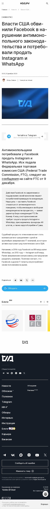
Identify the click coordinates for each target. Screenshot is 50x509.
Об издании (31, 386)
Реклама (31, 390)
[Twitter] (27, 280)
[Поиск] (47, 3)
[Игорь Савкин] (4, 80)
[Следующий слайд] (47, 302)
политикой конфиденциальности (34, 477)
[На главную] (25, 3)
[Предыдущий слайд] (41, 302)
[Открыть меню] (3, 3)
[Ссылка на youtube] (20, 373)
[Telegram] (15, 280)
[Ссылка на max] (12, 373)
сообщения (10, 179)
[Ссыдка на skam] (6, 498)
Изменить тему (23, 471)
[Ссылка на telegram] (3, 373)
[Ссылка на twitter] (24, 373)
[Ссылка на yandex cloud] (11, 490)
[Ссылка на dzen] (16, 373)
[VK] (21, 280)
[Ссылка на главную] (7, 358)
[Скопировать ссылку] (32, 280)
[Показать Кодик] (45, 494)
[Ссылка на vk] (7, 373)
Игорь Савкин (11, 80)
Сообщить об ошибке (25, 463)
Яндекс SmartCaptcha (39, 479)
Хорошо (44, 504)
